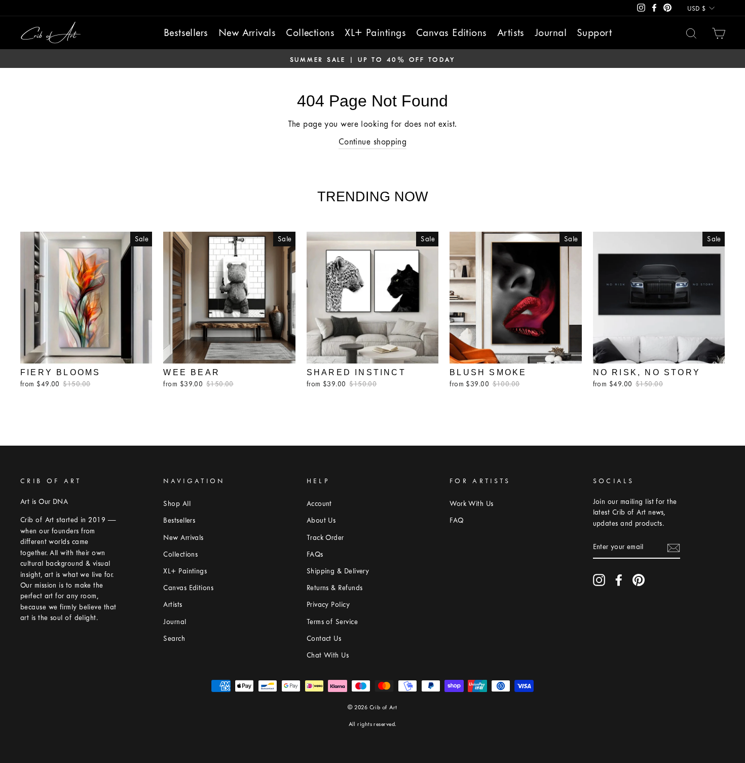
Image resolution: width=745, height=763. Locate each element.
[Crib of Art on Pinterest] (638, 580)
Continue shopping (373, 142)
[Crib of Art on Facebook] (619, 580)
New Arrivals (247, 33)
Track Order (325, 537)
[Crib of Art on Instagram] (599, 580)
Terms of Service (332, 621)
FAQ (456, 520)
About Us (321, 520)
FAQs (315, 554)
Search (174, 638)
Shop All (177, 503)
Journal (551, 33)
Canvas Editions (451, 33)
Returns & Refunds (335, 588)
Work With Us (471, 503)
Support (594, 33)
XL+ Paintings (375, 33)
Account (319, 503)
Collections (310, 33)
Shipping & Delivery (338, 571)
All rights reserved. (373, 724)
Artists (511, 33)
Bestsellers (186, 33)
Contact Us (324, 638)
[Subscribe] (673, 547)
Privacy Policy (328, 604)
